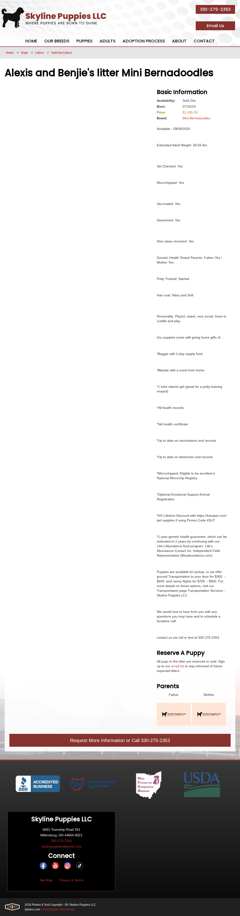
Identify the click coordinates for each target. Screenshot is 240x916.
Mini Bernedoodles (196, 118)
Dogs (24, 52)
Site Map (45, 880)
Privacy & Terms (71, 880)
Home (10, 52)
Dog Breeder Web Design (58, 909)
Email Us (215, 26)
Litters (39, 52)
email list (177, 666)
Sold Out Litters (61, 52)
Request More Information (97, 740)
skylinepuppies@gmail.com (61, 846)
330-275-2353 (215, 9)
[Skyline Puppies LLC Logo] (54, 17)
